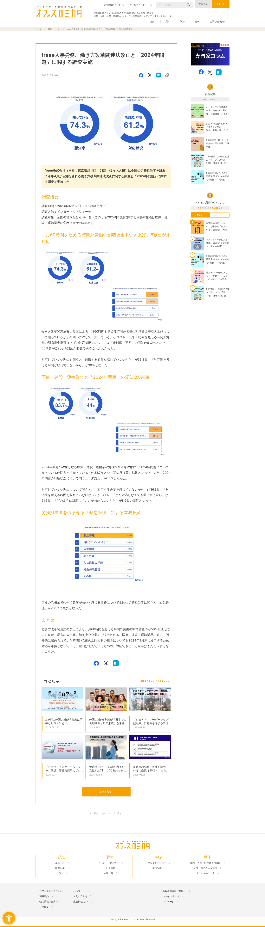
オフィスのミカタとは (51, 891)
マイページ (168, 901)
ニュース (60, 863)
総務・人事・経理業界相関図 (205, 863)
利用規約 (44, 896)
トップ (38, 29)
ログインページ (171, 896)
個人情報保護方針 (48, 901)
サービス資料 (108, 868)
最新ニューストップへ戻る (108, 813)
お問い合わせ (217, 21)
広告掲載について (82, 901)
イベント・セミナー (108, 863)
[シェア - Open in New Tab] (141, 75)
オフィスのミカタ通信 (205, 868)
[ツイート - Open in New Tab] (149, 75)
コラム (59, 873)
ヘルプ (76, 891)
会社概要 (44, 907)
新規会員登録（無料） (174, 891)
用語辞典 (157, 868)
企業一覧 (108, 873)
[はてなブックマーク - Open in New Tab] (158, 75)
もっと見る (105, 791)
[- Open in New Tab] (210, 54)
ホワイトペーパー (157, 863)
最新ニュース (54, 29)
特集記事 (60, 868)
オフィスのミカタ (205, 873)
